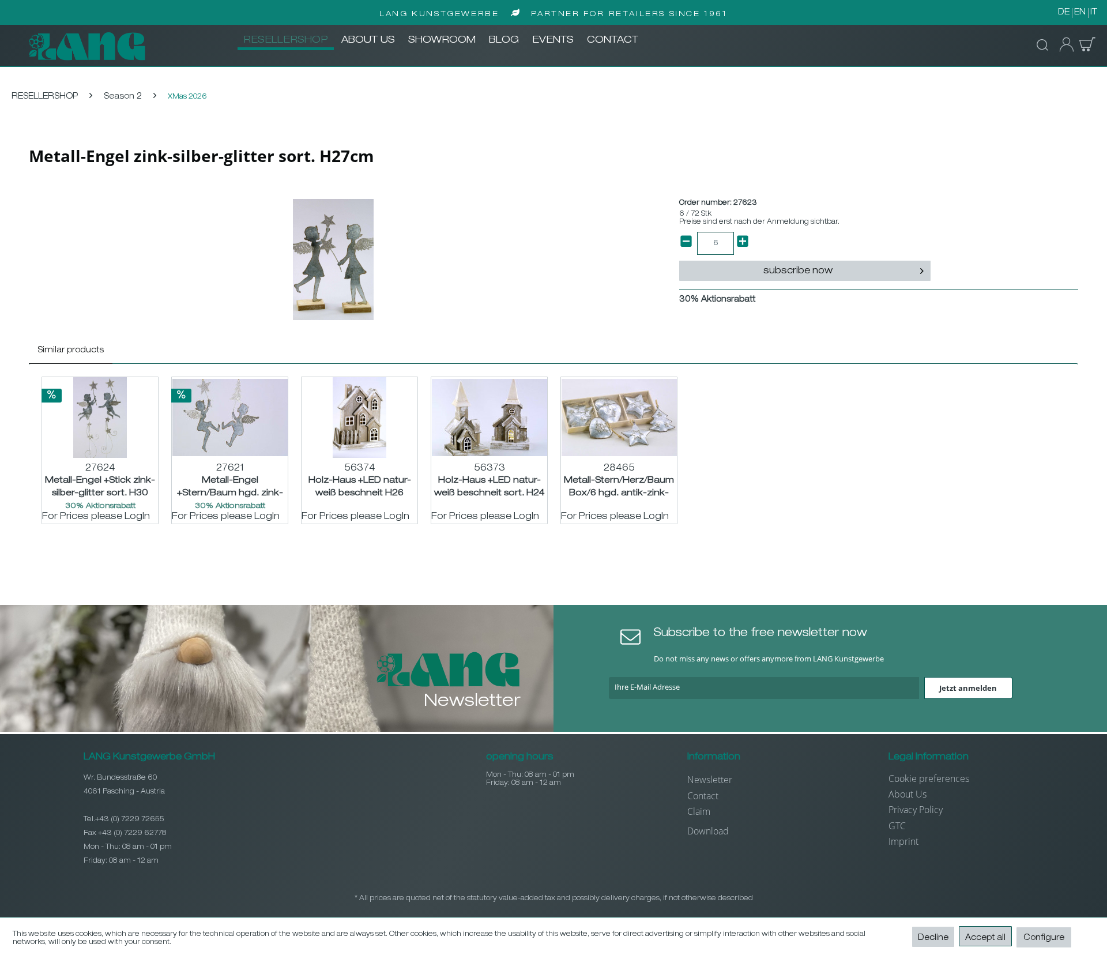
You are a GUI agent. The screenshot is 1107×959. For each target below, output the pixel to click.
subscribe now (798, 271)
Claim (698, 811)
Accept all (985, 938)
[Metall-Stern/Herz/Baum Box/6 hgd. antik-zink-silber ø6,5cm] (619, 417)
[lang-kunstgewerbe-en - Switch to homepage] (87, 46)
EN (1080, 13)
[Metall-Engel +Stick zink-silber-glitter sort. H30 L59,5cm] (100, 417)
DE (1064, 13)
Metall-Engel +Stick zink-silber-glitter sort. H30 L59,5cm (100, 487)
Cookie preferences (928, 778)
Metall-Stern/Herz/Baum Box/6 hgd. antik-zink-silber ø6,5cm (619, 487)
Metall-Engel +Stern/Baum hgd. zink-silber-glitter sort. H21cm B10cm (230, 487)
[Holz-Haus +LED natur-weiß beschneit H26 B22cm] (359, 417)
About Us (907, 794)
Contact (702, 795)
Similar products (70, 351)
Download (708, 831)
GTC (897, 825)
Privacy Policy (915, 809)
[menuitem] (286, 41)
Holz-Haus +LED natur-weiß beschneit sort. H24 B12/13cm (489, 487)
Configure (1043, 938)
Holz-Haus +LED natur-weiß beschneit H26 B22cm (359, 487)
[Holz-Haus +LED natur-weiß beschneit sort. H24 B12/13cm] (489, 417)
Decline (933, 938)
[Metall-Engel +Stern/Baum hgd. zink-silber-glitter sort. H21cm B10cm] (230, 417)
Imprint (903, 841)
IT (1093, 13)
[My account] (1063, 45)
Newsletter (709, 779)
